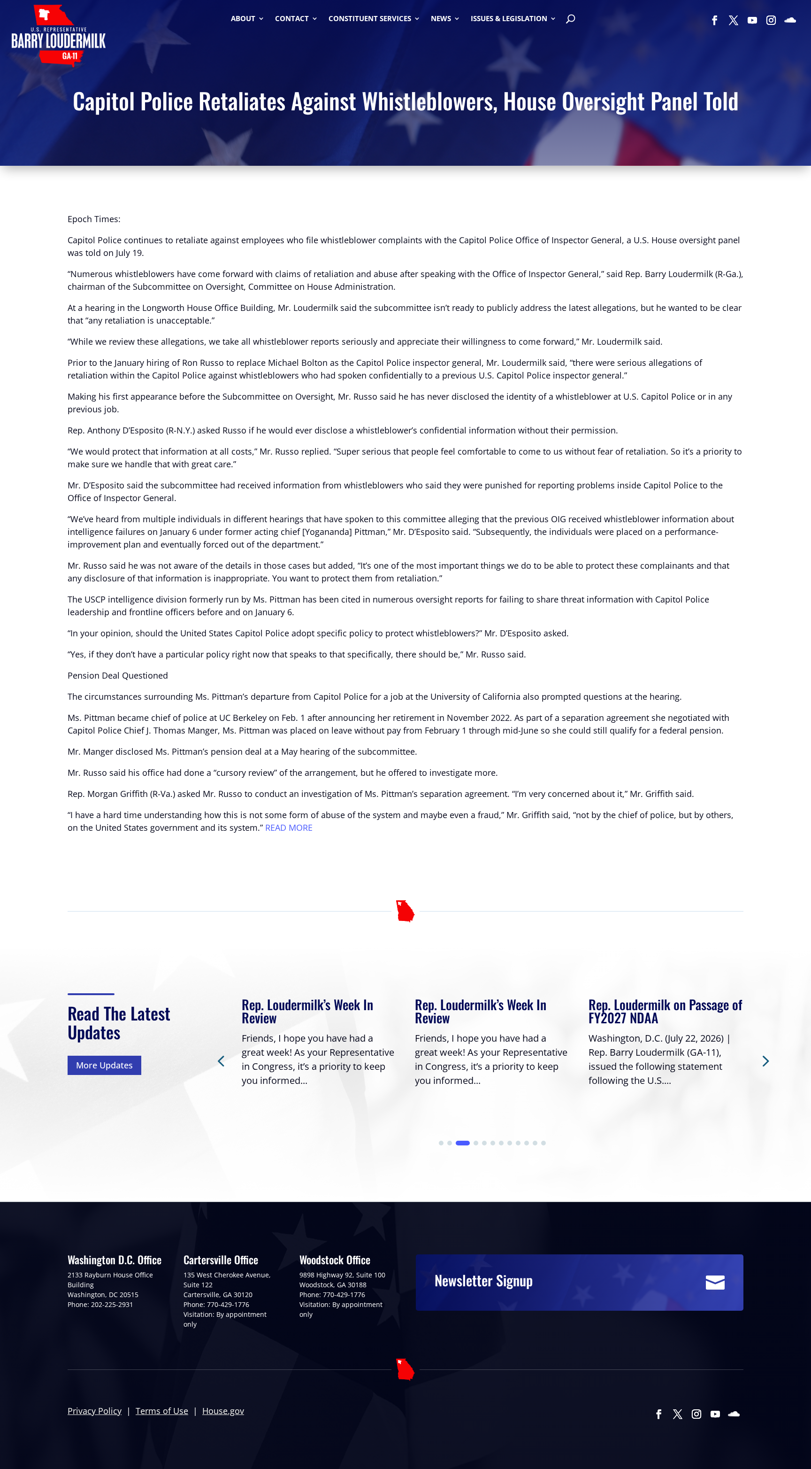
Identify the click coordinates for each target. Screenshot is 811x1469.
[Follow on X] (733, 20)
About (243, 19)
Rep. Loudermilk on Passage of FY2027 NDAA (665, 1011)
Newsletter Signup (484, 1280)
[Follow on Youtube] (752, 20)
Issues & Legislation (509, 19)
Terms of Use (162, 1410)
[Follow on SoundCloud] (789, 20)
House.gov (223, 1410)
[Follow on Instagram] (771, 20)
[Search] (570, 20)
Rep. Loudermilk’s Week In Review (307, 1011)
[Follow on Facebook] (714, 20)
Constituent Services (370, 19)
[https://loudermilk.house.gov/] (59, 37)
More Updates (104, 1065)
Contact (292, 19)
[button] (764, 1060)
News (441, 19)
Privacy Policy (95, 1410)
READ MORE (289, 827)
